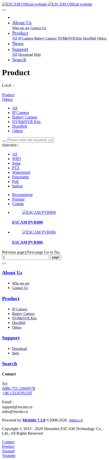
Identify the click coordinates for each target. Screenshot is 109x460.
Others (7, 99)
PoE (15, 181)
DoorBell (19, 126)
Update (18, 204)
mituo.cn (76, 420)
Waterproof (21, 172)
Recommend (22, 195)
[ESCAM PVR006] (39, 232)
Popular (18, 199)
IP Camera (20, 112)
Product (8, 95)
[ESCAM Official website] (54, 4)
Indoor (17, 186)
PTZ (16, 168)
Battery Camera (24, 117)
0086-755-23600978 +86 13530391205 (18, 390)
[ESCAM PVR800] (39, 212)
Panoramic (20, 177)
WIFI (16, 159)
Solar (16, 163)
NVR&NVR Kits (26, 122)
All (14, 38)
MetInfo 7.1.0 (33, 420)
